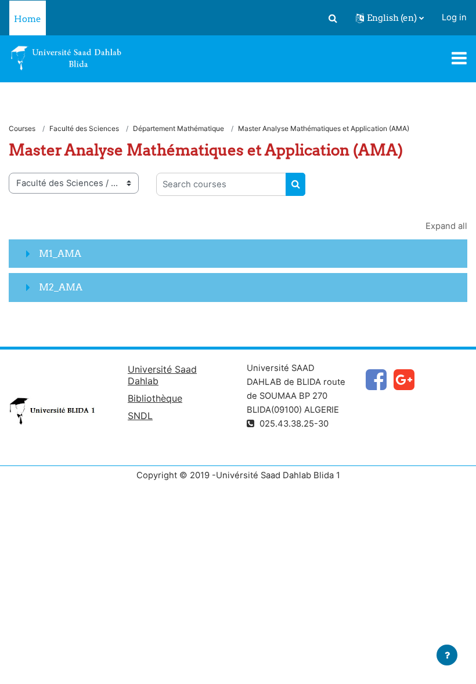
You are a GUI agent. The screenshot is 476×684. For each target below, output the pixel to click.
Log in (454, 17)
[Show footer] (447, 655)
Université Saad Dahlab (162, 375)
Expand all (446, 226)
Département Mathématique (178, 128)
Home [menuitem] (27, 18)
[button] (332, 18)
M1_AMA (60, 253)
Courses (22, 128)
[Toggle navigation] (459, 58)
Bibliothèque (155, 398)
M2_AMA (60, 287)
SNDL (140, 415)
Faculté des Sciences (84, 128)
